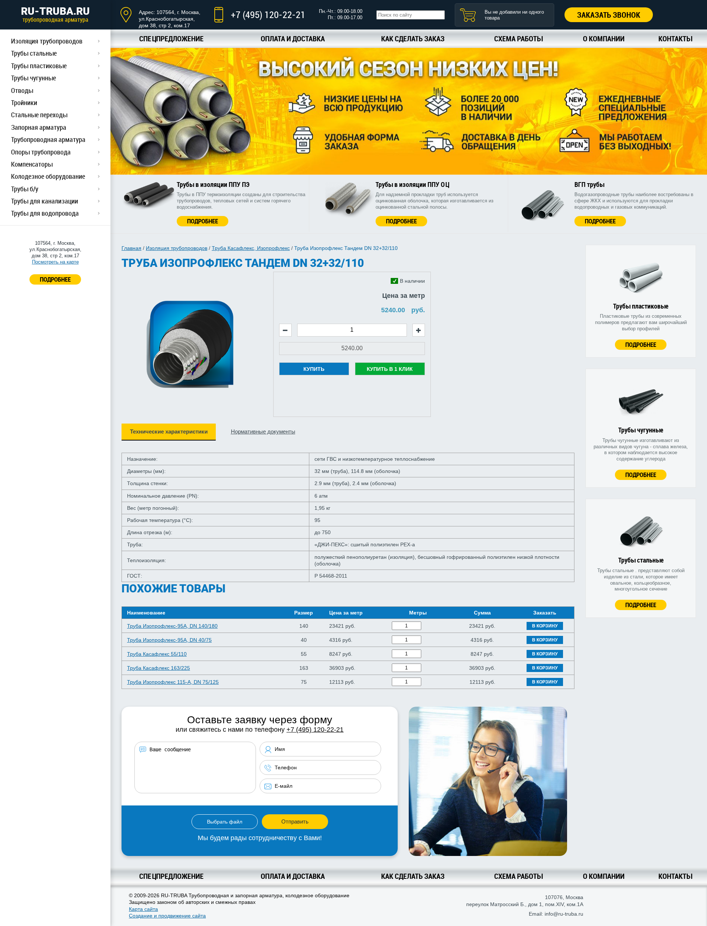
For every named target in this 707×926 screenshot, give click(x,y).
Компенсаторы (32, 164)
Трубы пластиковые (39, 65)
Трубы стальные (34, 53)
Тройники (24, 102)
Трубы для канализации (44, 200)
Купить (313, 369)
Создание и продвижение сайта (167, 916)
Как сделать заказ (412, 38)
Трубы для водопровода (45, 213)
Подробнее (202, 221)
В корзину (544, 626)
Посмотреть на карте (55, 262)
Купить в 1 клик (390, 369)
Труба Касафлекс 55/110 (157, 654)
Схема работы (518, 38)
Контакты (675, 38)
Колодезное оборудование (48, 176)
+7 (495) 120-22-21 (268, 14)
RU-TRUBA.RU (55, 14)
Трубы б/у (24, 188)
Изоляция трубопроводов (46, 40)
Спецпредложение (171, 38)
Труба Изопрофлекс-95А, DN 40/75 (169, 640)
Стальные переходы (39, 114)
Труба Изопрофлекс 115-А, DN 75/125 (173, 682)
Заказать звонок (608, 15)
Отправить (295, 821)
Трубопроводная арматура (48, 139)
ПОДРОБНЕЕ (55, 279)
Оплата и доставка (293, 38)
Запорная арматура (38, 127)
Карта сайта (143, 909)
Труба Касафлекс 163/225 (158, 668)
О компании (604, 38)
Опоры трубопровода (41, 151)
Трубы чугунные (33, 77)
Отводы (22, 90)
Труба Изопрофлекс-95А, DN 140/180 (172, 626)
